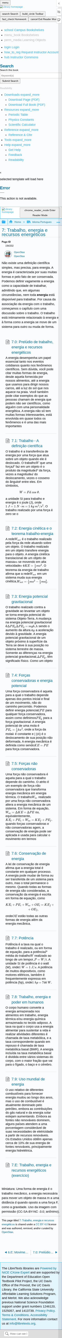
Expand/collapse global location (58, 221)
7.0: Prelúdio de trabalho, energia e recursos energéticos (32, 347)
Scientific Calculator (22, 124)
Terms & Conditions (15, 1315)
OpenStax (19, 252)
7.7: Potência (22, 938)
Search (7, 1334)
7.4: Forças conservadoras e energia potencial (32, 680)
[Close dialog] (2, 192)
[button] (15, 155)
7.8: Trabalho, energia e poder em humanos (31, 999)
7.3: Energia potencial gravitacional (30, 599)
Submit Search (10, 80)
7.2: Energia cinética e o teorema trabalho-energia (32, 531)
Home (18, 222)
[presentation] (37, 463)
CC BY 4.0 (42, 1224)
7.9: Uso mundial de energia (28, 1082)
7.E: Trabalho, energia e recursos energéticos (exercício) (31, 1170)
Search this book (9, 70)
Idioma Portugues (42, 222)
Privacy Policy (45, 1310)
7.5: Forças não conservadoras (24, 766)
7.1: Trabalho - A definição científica (27, 443)
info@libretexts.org (22, 1323)
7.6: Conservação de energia (29, 856)
